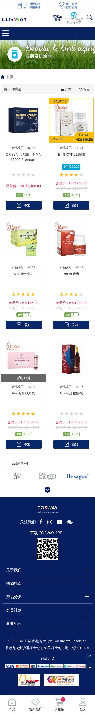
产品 (12, 709)
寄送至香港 (57, 18)
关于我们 (14, 570)
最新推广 (35, 709)
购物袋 (59, 704)
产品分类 (14, 596)
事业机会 (14, 623)
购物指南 (14, 583)
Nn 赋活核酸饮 (71, 393)
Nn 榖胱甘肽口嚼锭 (71, 154)
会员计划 (14, 610)
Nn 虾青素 (71, 273)
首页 (10, 76)
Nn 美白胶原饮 (23, 393)
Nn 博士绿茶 (23, 273)
